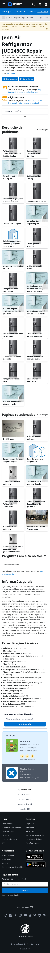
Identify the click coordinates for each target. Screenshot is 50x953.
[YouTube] (25, 915)
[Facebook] (10, 915)
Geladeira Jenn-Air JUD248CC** (20, 18)
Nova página (43, 129)
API (3, 843)
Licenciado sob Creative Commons (25, 944)
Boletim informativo (10, 839)
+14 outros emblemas (27, 760)
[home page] (15, 4)
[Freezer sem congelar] (13, 213)
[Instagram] (20, 915)
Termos (5, 863)
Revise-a (5, 29)
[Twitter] (15, 915)
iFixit (32, 769)
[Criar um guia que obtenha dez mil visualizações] (22, 756)
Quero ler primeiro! (12, 895)
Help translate (23, 907)
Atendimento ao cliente (11, 827)
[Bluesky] (34, 915)
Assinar (25, 890)
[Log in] (46, 4)
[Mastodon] (30, 915)
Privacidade (6, 859)
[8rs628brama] (13, 428)
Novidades (30, 827)
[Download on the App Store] (34, 857)
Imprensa (30, 823)
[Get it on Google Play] (36, 864)
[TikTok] (5, 915)
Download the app (35, 850)
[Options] (3, 17)
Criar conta (43, 11)
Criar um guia (11, 79)
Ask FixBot (23, 724)
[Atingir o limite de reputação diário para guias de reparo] (32, 756)
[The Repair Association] (44, 915)
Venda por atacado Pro (35, 835)
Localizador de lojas (34, 839)
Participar (30, 831)
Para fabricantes (32, 843)
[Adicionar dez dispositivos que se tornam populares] (27, 756)
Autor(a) (10, 735)
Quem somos (7, 823)
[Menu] (3, 4)
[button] (33, 4)
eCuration (11, 73)
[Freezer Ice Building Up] (37, 190)
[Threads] (39, 915)
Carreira (5, 835)
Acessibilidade (8, 855)
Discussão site (7, 831)
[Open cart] (39, 4)
